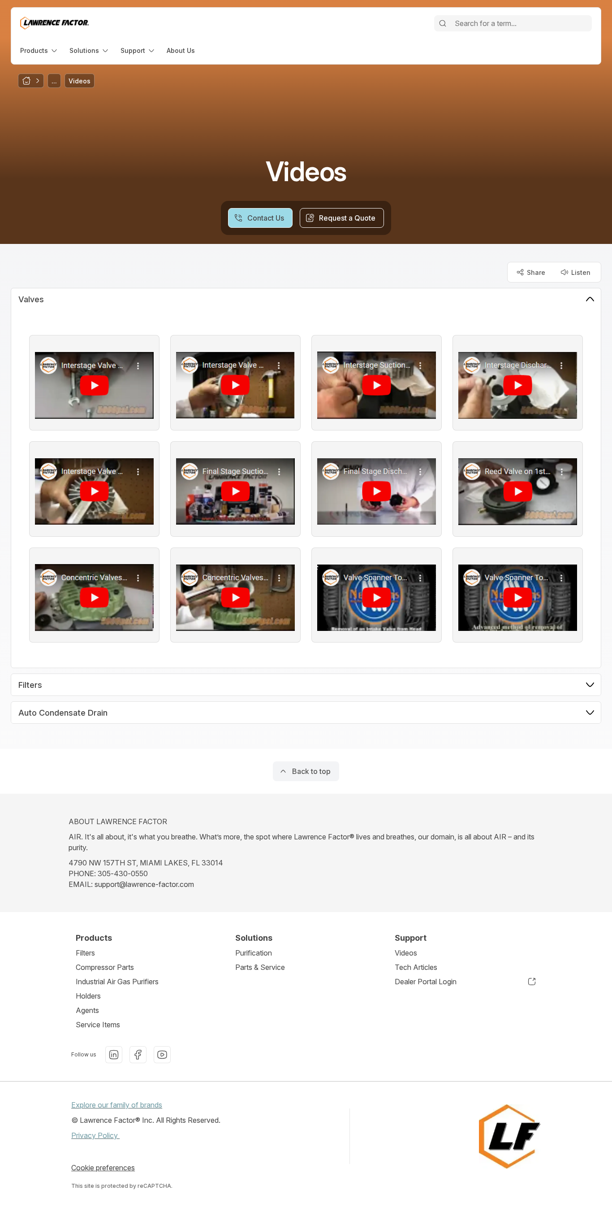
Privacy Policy (95, 1135)
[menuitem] (39, 50)
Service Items (98, 1024)
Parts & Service (260, 967)
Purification (253, 952)
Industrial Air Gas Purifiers (117, 981)
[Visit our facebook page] (138, 1054)
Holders (88, 995)
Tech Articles (416, 967)
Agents (87, 1010)
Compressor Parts (105, 967)
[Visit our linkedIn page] (113, 1054)
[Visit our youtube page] (162, 1054)
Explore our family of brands (116, 1104)
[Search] (443, 23)
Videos (406, 952)
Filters (85, 952)
